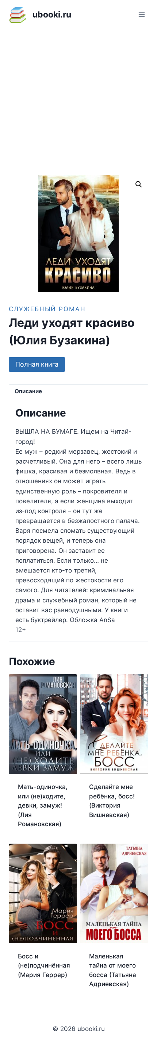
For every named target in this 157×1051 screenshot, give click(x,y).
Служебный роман (47, 309)
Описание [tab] (28, 391)
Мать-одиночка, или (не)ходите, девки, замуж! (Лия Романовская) (43, 805)
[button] (138, 184)
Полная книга (36, 364)
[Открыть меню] (141, 14)
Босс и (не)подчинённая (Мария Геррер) (44, 965)
